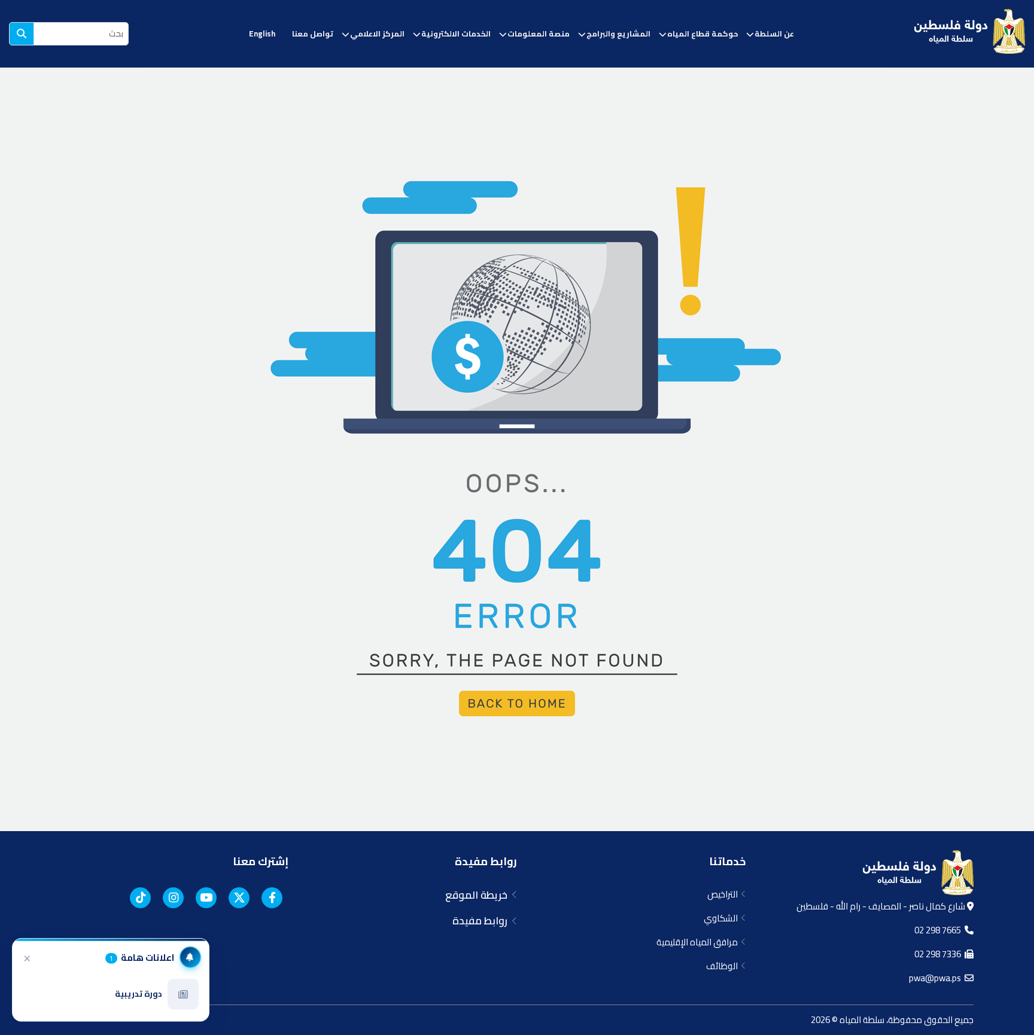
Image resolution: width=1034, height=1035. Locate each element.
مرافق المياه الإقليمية (698, 942)
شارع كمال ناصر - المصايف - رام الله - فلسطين (881, 906)
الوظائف (723, 966)
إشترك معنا (260, 861)
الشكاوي (722, 918)
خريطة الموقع (478, 895)
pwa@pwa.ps (937, 978)
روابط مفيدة (486, 861)
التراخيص (724, 894)
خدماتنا (727, 861)
